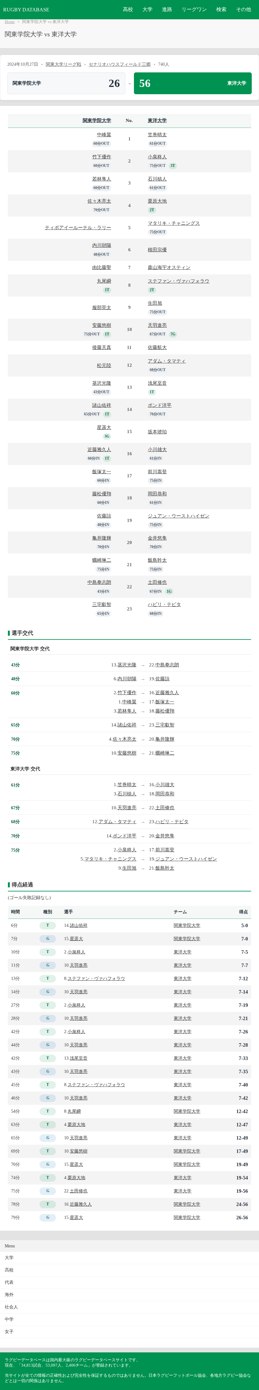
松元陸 (104, 365)
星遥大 (104, 427)
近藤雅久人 (99, 449)
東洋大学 (157, 120)
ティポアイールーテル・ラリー (78, 227)
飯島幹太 (157, 560)
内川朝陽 (101, 245)
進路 (167, 9)
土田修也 (157, 582)
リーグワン (194, 9)
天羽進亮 (157, 325)
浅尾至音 (157, 383)
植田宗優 (157, 249)
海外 (9, 1294)
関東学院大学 (97, 120)
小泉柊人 (157, 156)
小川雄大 (157, 449)
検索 (221, 9)
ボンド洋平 (160, 405)
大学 (147, 9)
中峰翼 (104, 134)
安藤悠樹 (101, 325)
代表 (9, 1282)
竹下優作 (101, 156)
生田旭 (155, 303)
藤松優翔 (101, 493)
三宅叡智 (101, 604)
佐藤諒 (104, 515)
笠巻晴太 (157, 134)
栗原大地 (157, 201)
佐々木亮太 (99, 201)
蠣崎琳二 (101, 560)
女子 (9, 1331)
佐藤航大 (157, 347)
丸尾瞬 (104, 281)
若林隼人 (101, 178)
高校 (128, 9)
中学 (9, 1319)
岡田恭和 (157, 493)
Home (10, 22)
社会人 (11, 1307)
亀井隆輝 (101, 538)
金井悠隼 (157, 538)
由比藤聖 (101, 267)
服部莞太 (101, 307)
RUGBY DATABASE (26, 9)
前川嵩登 (157, 471)
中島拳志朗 (99, 582)
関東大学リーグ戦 (63, 64)
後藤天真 (101, 347)
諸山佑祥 (101, 405)
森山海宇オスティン (169, 267)
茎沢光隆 (101, 383)
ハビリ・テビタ (164, 604)
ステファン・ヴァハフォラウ (178, 281)
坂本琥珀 (157, 431)
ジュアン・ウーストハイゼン (178, 515)
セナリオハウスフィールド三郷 (120, 64)
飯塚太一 (101, 471)
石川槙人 (157, 178)
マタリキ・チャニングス (174, 223)
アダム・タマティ (167, 361)
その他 (243, 9)
